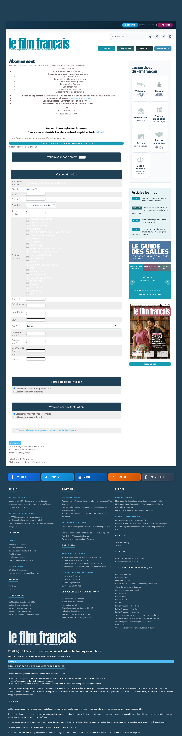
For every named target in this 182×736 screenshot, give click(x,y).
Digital (144, 48)
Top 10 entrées (15, 554)
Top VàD (118, 546)
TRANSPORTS (35, 291)
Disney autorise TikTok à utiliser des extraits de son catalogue (141, 523)
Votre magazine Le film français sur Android (133, 622)
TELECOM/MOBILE (38, 288)
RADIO (32, 268)
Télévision (125, 48)
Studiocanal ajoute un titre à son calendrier (150, 221)
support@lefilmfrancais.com (21, 695)
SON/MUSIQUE (36, 281)
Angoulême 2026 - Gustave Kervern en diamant (28, 501)
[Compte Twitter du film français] (163, 36)
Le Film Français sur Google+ (127, 612)
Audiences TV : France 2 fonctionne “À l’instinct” (82, 557)
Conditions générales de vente (128, 587)
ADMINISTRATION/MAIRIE (41, 219)
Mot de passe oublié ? (148, 25)
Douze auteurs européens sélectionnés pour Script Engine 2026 (86, 528)
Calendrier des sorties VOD (126, 562)
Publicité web (121, 596)
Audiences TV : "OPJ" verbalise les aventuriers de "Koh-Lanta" (87, 567)
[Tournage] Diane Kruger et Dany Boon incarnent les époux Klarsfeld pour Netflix (139, 505)
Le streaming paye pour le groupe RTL (130, 520)
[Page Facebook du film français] (157, 36)
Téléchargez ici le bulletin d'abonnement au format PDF (66, 143)
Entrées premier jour (17, 557)
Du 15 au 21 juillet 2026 (71, 580)
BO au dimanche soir (17, 548)
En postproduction (149, 278)
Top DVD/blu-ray (122, 542)
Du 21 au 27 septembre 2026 (20, 611)
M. (39, 189)
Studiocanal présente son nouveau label (25, 520)
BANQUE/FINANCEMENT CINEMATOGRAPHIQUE (50, 232)
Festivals (12, 586)
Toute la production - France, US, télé (77, 608)
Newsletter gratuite (70, 605)
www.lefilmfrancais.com (80, 98)
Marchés (12, 589)
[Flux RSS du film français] (150, 36)
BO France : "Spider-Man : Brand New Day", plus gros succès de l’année (149, 232)
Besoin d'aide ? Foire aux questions (76, 617)
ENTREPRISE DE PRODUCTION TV (44, 252)
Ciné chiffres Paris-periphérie (21, 560)
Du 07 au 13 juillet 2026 (71, 583)
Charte (118, 603)
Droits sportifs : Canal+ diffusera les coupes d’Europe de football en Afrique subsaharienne (85, 534)
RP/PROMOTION (37, 271)
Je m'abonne (150, 364)
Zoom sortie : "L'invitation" (20, 507)
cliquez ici (101, 132)
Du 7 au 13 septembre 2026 (20, 605)
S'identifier (130, 25)
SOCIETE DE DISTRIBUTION (41, 278)
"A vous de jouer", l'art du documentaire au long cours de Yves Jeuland (87, 502)
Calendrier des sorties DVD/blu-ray (129, 558)
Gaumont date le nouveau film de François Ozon (149, 199)
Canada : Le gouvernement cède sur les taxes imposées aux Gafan (139, 528)
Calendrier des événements (73, 611)
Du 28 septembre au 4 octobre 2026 (24, 615)
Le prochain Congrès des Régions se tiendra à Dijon (30, 504)
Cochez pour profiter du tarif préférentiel (48, 183)
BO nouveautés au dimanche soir (22, 551)
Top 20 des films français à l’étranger (24, 573)
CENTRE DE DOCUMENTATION (42, 235)
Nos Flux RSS (120, 625)
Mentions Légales (122, 581)
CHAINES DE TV (36, 239)
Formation (163, 48)
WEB (32, 294)
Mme (31, 189)
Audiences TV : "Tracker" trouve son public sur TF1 (82, 563)
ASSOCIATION (35, 229)
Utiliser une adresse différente (29, 391)
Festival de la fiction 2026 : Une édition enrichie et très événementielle (84, 508)
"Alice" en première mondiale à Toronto (78, 539)
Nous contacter (122, 577)
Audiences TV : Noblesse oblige (75, 560)
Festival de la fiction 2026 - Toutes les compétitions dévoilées (150, 210)
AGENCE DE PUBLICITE (39, 226)
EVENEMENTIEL (36, 258)
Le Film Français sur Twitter (126, 609)
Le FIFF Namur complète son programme (25, 517)
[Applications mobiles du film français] (170, 36)
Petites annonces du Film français (76, 614)
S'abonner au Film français (73, 599)
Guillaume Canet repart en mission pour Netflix (134, 510)
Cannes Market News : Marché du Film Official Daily (135, 628)
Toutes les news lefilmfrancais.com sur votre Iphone (137, 615)
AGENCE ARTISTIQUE (38, 222)
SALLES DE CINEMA (38, 274)
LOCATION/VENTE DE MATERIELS (44, 265)
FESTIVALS (34, 261)
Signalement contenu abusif (127, 590)
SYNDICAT (34, 284)
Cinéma (106, 48)
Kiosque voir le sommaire (72, 602)
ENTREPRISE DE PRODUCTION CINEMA (46, 248)
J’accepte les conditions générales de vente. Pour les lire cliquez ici (48, 430)
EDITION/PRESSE (37, 242)
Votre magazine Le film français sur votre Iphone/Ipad (137, 618)
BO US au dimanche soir (18, 570)
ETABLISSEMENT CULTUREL (41, 255)
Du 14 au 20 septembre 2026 (20, 608)
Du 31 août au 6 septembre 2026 (22, 602)
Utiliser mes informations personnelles (33, 388)
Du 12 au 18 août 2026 (71, 576)
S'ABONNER (165, 25)
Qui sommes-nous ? (123, 574)
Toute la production (150, 294)
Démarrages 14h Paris (17, 545)
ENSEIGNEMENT (37, 245)
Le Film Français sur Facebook (127, 606)
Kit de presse (120, 593)
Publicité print (121, 599)
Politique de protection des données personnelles (136, 584)
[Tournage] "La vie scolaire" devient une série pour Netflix (138, 501)
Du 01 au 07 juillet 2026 (71, 586)
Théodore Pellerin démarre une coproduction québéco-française (32, 525)
